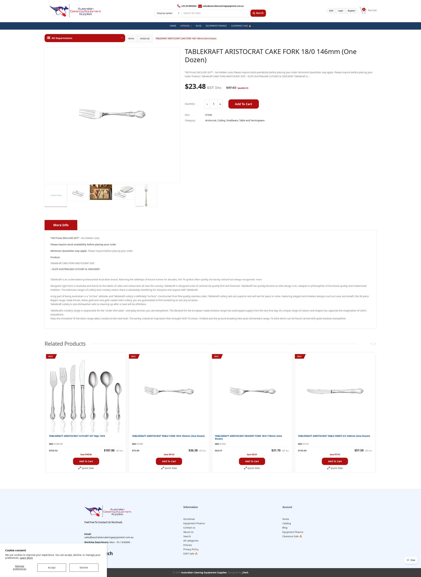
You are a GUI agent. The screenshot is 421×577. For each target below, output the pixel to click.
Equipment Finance (194, 523)
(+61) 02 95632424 (188, 6)
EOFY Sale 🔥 (190, 553)
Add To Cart (243, 104)
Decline (84, 567)
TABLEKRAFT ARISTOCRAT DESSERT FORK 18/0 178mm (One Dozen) (248, 437)
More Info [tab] (61, 225)
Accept (51, 567)
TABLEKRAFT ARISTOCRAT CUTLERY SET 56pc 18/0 (77, 435)
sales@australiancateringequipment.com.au (223, 6)
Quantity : (190, 103)
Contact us (189, 527)
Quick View (88, 468)
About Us (188, 532)
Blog (284, 527)
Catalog (286, 523)
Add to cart (86, 461)
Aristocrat (144, 38)
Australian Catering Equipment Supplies (204, 572)
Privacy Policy (190, 549)
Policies (187, 545)
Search (187, 536)
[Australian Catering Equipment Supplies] (75, 10)
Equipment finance (292, 532)
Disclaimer (189, 519)
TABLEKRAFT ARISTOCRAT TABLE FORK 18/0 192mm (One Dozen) (168, 435)
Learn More (26, 557)
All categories (190, 540)
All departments (62, 38)
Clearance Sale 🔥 (292, 536)
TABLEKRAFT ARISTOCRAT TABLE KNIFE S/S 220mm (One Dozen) (334, 435)
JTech (245, 572)
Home (131, 38)
